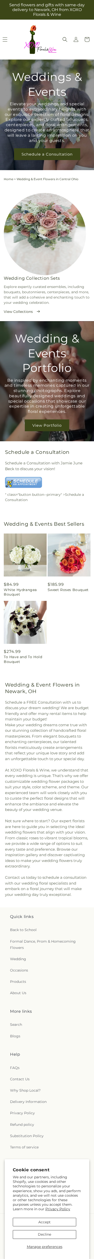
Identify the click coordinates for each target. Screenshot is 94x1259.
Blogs (15, 1036)
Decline (44, 1234)
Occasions (19, 970)
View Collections (18, 311)
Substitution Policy (27, 1136)
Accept (44, 1222)
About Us (18, 993)
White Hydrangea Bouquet (20, 592)
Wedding (18, 959)
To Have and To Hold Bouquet (23, 659)
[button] (64, 39)
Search (16, 1024)
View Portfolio (47, 425)
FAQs (15, 1068)
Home (8, 179)
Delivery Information (28, 1101)
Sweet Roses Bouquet (68, 590)
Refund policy (22, 1124)
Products (18, 981)
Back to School (23, 930)
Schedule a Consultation (47, 154)
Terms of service (24, 1147)
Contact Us (20, 1079)
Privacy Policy (57, 1209)
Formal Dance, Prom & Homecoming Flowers (43, 944)
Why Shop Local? (25, 1090)
